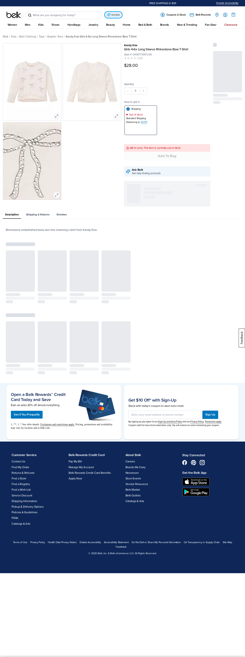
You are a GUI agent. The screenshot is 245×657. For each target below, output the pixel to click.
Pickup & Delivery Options (28, 507)
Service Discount (22, 495)
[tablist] (122, 215)
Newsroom (132, 473)
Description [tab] (12, 214)
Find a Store (19, 478)
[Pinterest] (193, 462)
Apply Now (75, 478)
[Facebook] (184, 462)
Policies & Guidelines (24, 512)
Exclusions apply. (213, 421)
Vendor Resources (136, 484)
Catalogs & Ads (21, 524)
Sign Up (210, 414)
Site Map (227, 542)
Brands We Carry (135, 467)
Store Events (133, 478)
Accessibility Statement (116, 542)
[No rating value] (131, 58)
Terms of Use (20, 542)
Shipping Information (24, 501)
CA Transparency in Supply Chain (202, 542)
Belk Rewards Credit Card (87, 455)
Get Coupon (88, 3)
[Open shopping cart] (233, 14)
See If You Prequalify (27, 414)
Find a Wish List (21, 490)
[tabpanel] (122, 230)
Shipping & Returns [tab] (38, 214)
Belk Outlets (133, 495)
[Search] (30, 15)
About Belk (133, 455)
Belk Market (132, 490)
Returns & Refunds (23, 473)
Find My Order (20, 467)
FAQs (15, 518)
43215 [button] (144, 122)
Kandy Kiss (130, 45)
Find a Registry (21, 484)
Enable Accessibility (227, 3)
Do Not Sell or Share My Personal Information (156, 542)
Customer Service (24, 455)
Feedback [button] (121, 546)
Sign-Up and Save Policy (170, 421)
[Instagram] (202, 462)
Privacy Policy (37, 542)
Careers (130, 461)
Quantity (129, 84)
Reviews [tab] (62, 214)
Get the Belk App (194, 473)
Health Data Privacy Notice (62, 542)
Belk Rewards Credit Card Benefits (90, 473)
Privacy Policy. (197, 421)
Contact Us (18, 461)
